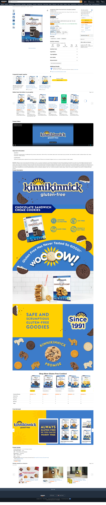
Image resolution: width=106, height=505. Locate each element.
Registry (65, 4)
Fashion (61, 4)
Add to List (82, 39)
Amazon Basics (18, 4)
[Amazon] (4, 1)
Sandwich (31, 6)
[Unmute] (92, 145)
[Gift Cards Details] (56, 4)
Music (69, 4)
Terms (57, 25)
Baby (90, 4)
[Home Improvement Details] (99, 4)
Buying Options (45, 390)
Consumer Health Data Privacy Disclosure (54, 498)
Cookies (28, 6)
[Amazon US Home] (43, 496)
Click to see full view (32, 48)
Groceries (34, 4)
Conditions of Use (39, 498)
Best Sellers (24, 4)
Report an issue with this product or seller (59, 71)
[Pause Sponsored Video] (37, 475)
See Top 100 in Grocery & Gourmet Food (41, 457)
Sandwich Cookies (20, 458)
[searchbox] (45, 2)
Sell (58, 4)
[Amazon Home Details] (76, 4)
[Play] (13, 145)
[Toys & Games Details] (83, 4)
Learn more (76, 69)
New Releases (29, 4)
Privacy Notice (45, 498)
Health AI (6, 4)
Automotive (86, 4)
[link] (32, 80)
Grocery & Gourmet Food (16, 6)
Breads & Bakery (23, 6)
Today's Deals (45, 4)
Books (50, 4)
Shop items (52, 25)
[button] (2, 4)
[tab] (49, 301)
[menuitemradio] (90, 145)
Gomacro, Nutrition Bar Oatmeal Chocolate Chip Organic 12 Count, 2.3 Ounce (55, 480)
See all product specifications (56, 63)
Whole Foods (40, 4)
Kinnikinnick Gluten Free (18, 125)
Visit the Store (63, 442)
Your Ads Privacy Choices (65, 498)
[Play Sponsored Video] (53, 472)
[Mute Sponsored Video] (37, 477)
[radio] (14, 10)
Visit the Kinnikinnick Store (54, 14)
